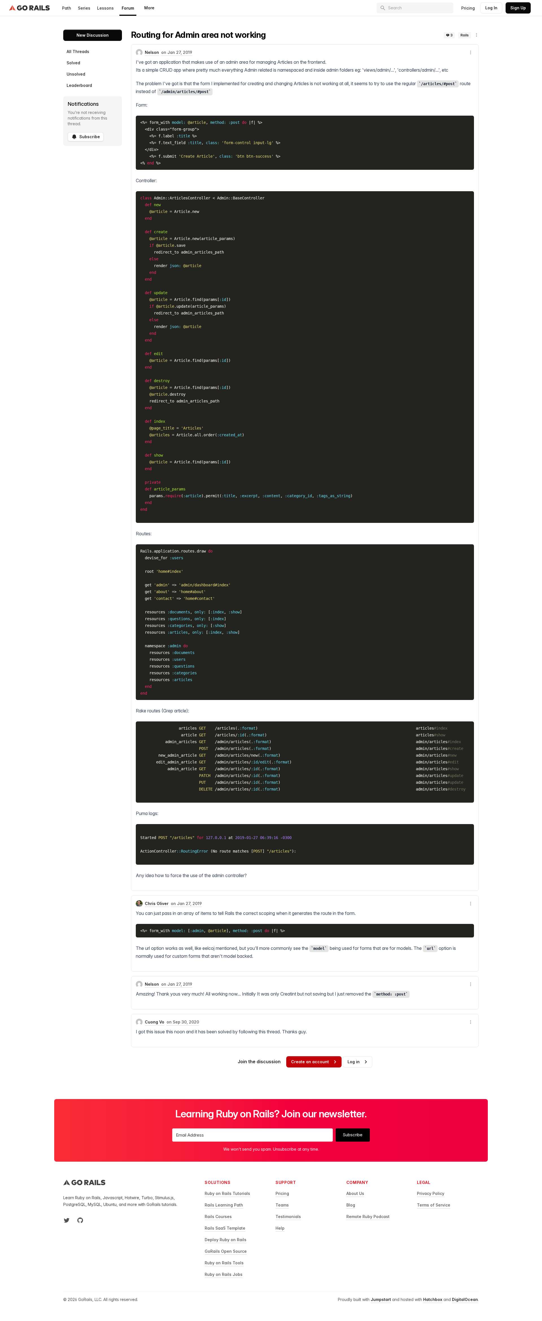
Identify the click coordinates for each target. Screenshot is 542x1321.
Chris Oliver (157, 903)
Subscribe (89, 136)
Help (280, 1228)
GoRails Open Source (226, 1251)
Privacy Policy (430, 1193)
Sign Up (518, 7)
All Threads (78, 51)
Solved (73, 62)
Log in (354, 1061)
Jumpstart (381, 1299)
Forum (128, 8)
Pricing (468, 8)
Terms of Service (433, 1205)
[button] (476, 35)
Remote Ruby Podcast (368, 1216)
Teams (282, 1205)
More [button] (149, 7)
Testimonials (288, 1216)
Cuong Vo (154, 1022)
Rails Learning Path (224, 1205)
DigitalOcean (465, 1299)
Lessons (105, 8)
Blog (350, 1205)
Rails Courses (218, 1216)
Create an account (310, 1061)
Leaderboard (79, 85)
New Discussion (93, 35)
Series (84, 8)
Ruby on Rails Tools (224, 1262)
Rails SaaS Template (225, 1228)
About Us (355, 1193)
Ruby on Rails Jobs (223, 1274)
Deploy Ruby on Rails (225, 1239)
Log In (491, 7)
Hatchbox (432, 1299)
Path (66, 8)
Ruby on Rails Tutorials (227, 1193)
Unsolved (76, 74)
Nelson (152, 52)
